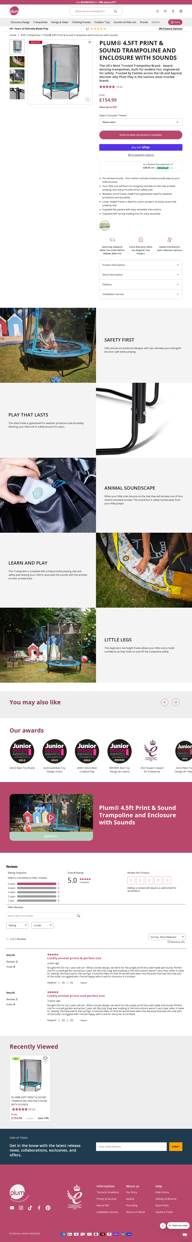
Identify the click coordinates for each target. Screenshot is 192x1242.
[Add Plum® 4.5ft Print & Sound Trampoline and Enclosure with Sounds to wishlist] (45, 1058)
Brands (144, 22)
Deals (177, 22)
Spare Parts (162, 1205)
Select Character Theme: (113, 115)
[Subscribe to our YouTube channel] (12, 1207)
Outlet (156, 22)
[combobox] (92, 11)
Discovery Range (20, 22)
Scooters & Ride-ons (125, 22)
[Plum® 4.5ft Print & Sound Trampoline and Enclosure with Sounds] (30, 1075)
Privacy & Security (106, 1198)
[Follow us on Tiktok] (30, 1207)
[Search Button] (115, 11)
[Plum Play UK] (14, 11)
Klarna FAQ (103, 1205)
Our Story (131, 1192)
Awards (130, 1198)
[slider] (36, 835)
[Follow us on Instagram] (21, 1207)
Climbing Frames (81, 22)
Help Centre (162, 1192)
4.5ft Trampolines (30, 35)
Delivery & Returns (165, 1198)
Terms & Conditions (108, 1192)
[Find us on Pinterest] (48, 1207)
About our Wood (135, 1212)
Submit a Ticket (164, 1212)
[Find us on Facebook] (39, 1207)
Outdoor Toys (102, 22)
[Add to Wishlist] (89, 42)
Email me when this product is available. (141, 134)
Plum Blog (132, 1205)
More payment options (141, 155)
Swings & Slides (59, 22)
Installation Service (107, 1212)
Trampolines (40, 22)
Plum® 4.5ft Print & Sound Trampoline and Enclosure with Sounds (29, 1101)
